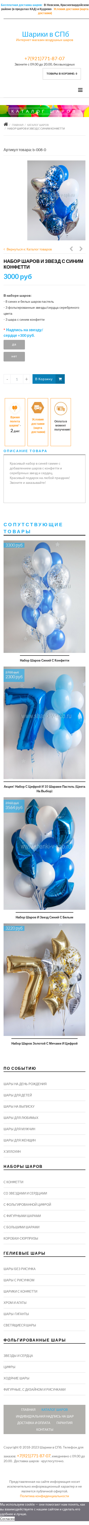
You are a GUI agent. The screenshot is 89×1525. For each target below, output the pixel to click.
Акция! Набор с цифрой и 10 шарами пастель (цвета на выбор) (44, 789)
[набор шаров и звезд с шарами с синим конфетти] (56, 200)
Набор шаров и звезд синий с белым (44, 917)
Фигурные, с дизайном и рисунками (35, 1389)
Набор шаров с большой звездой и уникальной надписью (81, 249)
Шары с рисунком (19, 1280)
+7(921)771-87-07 (44, 58)
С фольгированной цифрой (27, 1204)
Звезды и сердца (18, 1356)
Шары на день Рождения (25, 1084)
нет (14, 356)
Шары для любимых (21, 1118)
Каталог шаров (38, 124)
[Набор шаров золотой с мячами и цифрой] (44, 979)
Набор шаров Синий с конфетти (44, 660)
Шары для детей (18, 1095)
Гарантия (64, 1423)
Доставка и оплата (33, 1423)
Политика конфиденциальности (44, 1496)
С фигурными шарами (22, 1216)
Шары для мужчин (19, 1129)
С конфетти (13, 1182)
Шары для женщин (20, 1140)
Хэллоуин (12, 1151)
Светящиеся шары (20, 1325)
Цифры (9, 1367)
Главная (17, 124)
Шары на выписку (19, 1106)
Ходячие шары (16, 1378)
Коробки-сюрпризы (21, 1238)
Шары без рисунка (20, 1269)
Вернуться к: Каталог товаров (29, 249)
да (14, 344)
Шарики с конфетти (20, 1291)
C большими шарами (21, 1227)
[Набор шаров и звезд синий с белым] (44, 853)
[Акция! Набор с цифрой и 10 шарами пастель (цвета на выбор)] (44, 723)
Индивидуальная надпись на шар (45, 1416)
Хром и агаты (15, 1303)
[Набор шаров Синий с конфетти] (44, 596)
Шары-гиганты (16, 1314)
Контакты (44, 1429)
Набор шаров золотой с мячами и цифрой (44, 1043)
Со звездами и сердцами (25, 1193)
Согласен (7, 1519)
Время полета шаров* (14, 421)
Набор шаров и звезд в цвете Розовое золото (71, 249)
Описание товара (25, 451)
